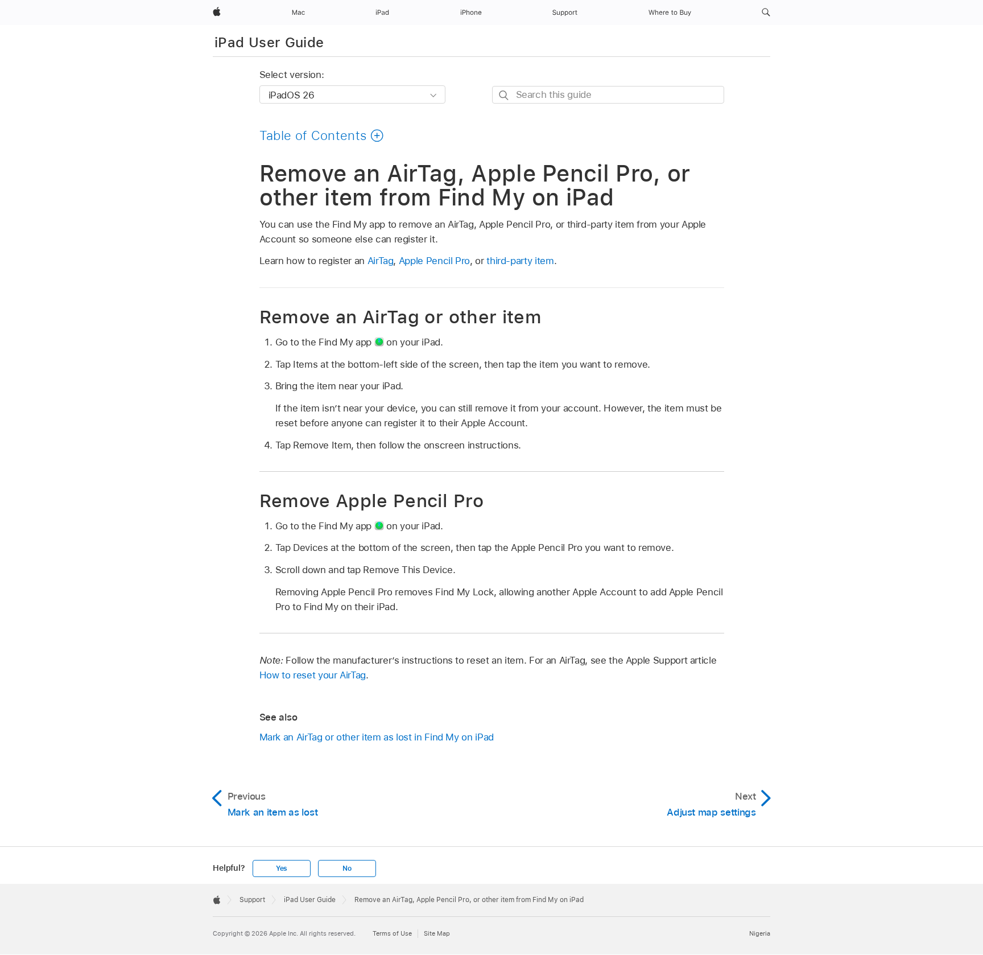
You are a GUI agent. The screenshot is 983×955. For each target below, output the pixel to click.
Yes (281, 868)
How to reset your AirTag (312, 675)
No (347, 868)
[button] (766, 12)
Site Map (437, 933)
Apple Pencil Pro (434, 260)
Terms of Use (392, 933)
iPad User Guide (269, 42)
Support (252, 900)
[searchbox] (608, 95)
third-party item (520, 260)
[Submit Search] (504, 95)
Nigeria (759, 933)
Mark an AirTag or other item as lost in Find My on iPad (376, 737)
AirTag (380, 260)
